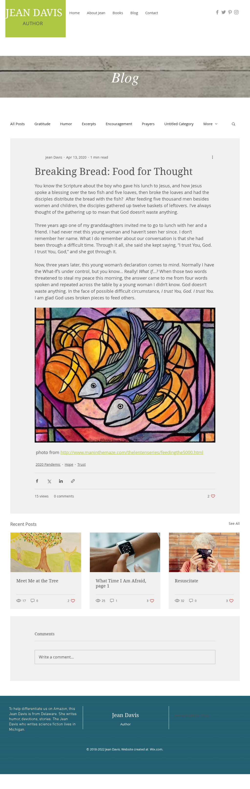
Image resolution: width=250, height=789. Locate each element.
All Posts (17, 123)
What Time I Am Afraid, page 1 (121, 583)
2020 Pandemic (48, 464)
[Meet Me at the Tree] (45, 552)
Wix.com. (157, 749)
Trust (81, 464)
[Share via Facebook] (37, 481)
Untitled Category (179, 123)
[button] (233, 124)
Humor (66, 123)
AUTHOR (33, 23)
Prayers (148, 123)
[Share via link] (73, 481)
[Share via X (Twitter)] (49, 481)
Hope (69, 464)
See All (234, 523)
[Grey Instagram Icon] (236, 12)
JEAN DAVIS (34, 13)
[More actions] (212, 157)
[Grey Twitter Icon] (224, 12)
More (207, 123)
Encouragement (119, 123)
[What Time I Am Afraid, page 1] (125, 552)
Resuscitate (186, 580)
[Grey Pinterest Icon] (230, 12)
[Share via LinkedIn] (61, 481)
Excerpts (89, 123)
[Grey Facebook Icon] (217, 12)
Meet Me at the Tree (37, 580)
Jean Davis (125, 715)
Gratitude (42, 123)
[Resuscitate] (204, 552)
